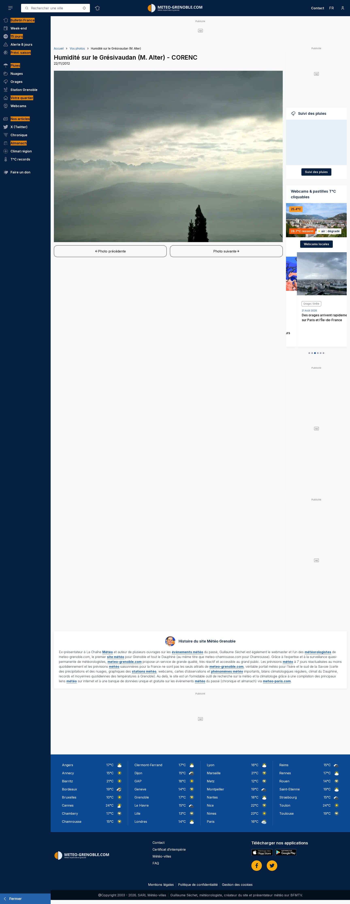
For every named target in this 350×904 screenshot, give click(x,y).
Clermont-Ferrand (148, 765)
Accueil (59, 48)
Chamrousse (71, 822)
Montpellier (215, 789)
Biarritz (67, 781)
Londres (140, 822)
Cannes (68, 805)
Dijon (138, 773)
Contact (317, 8)
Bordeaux (69, 789)
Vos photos (77, 48)
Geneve (140, 789)
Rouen (284, 781)
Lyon (210, 765)
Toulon (284, 805)
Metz (210, 781)
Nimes (211, 813)
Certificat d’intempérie (169, 849)
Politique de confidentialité (198, 885)
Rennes (285, 773)
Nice (210, 805)
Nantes (212, 797)
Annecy (68, 773)
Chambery (70, 813)
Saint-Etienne (289, 789)
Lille (137, 813)
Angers (67, 765)
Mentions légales (161, 885)
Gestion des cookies (237, 885)
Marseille (214, 773)
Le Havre (141, 805)
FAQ (156, 863)
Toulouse (286, 813)
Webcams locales (316, 244)
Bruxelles (69, 797)
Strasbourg (288, 797)
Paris (210, 822)
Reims (283, 765)
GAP (138, 781)
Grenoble (141, 797)
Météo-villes (162, 856)
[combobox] (55, 8)
